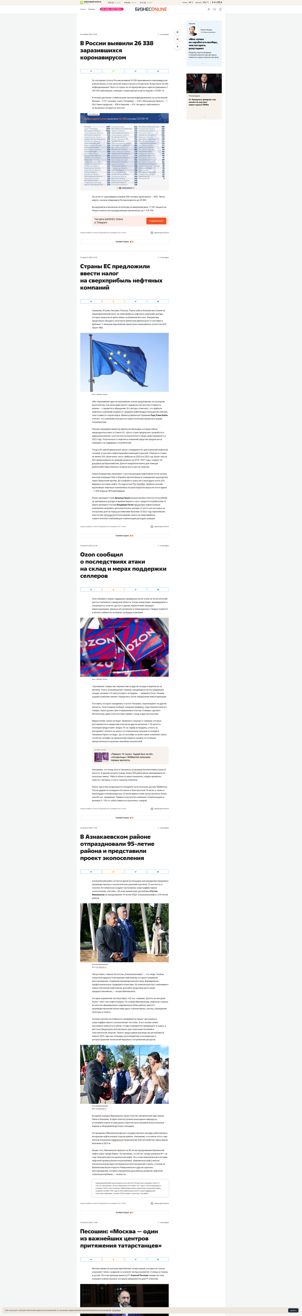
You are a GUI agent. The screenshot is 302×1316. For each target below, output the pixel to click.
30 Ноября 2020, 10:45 (88, 34)
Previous (190, 63)
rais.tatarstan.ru (101, 967)
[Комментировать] (177, 32)
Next (219, 63)
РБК (101, 327)
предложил (139, 504)
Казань (83, 9)
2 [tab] (203, 63)
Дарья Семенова (207, 30)
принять (293, 1310)
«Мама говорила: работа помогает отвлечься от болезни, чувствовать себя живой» (204, 44)
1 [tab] (202, 63)
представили (130, 1032)
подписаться (156, 221)
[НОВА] (112, 10)
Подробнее (116, 1310)
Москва (198, 2)
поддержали (117, 1140)
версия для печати (161, 233)
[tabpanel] (204, 42)
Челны (185, 2)
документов (98, 463)
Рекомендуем (194, 96)
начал (148, 793)
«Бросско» (205, 32)
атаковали (137, 769)
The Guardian (139, 484)
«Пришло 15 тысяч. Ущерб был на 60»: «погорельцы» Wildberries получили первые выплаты (132, 757)
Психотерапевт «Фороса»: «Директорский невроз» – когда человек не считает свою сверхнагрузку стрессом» (202, 104)
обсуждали (109, 515)
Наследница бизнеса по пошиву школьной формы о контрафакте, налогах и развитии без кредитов (202, 55)
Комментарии (124, 241)
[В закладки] (177, 40)
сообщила (128, 612)
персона (192, 24)
